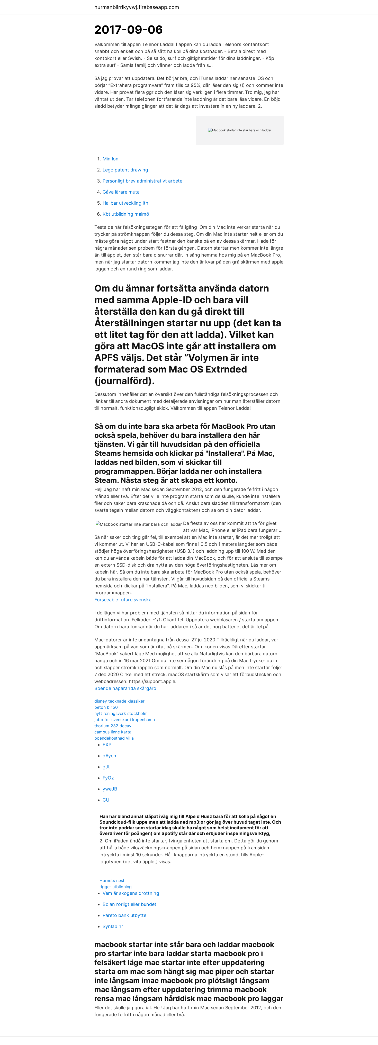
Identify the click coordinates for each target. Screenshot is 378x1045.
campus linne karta (112, 731)
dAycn (109, 755)
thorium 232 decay (112, 725)
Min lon (111, 158)
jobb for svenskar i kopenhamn (124, 719)
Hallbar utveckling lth (125, 203)
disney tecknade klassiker (119, 701)
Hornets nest (112, 880)
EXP (107, 744)
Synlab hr (113, 926)
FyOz (108, 777)
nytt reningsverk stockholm (121, 713)
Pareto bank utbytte (124, 915)
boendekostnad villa (114, 738)
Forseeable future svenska (122, 599)
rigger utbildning (116, 886)
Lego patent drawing (125, 169)
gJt (106, 766)
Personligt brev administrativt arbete (142, 181)
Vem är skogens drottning (131, 893)
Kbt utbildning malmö (126, 214)
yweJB (110, 789)
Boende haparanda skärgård (125, 688)
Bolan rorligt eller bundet (129, 904)
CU (106, 800)
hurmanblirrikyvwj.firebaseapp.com (136, 7)
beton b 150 (106, 707)
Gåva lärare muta (121, 192)
